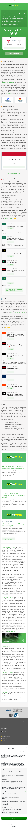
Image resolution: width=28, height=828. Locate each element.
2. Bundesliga (4, 733)
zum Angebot (10, 228)
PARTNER (4, 692)
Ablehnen (14, 826)
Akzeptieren (14, 818)
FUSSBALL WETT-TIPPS (7, 672)
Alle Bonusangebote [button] (14, 173)
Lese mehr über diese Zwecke (20, 814)
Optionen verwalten (14, 821)
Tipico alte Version (11, 631)
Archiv (3, 697)
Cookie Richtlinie (11, 824)
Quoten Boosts (8, 218)
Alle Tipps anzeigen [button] (14, 53)
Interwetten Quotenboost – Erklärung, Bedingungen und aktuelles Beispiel (14, 495)
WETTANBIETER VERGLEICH (8, 547)
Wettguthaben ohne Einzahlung (17, 312)
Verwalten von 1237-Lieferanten (8, 814)
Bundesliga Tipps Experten (7, 82)
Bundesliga (4, 731)
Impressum (18, 824)
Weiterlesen (8, 539)
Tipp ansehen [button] (14, 48)
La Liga (3, 740)
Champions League (6, 736)
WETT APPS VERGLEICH (7, 597)
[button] (26, 747)
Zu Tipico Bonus (14, 167)
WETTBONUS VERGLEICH (8, 573)
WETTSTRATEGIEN (6, 646)
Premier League (5, 738)
